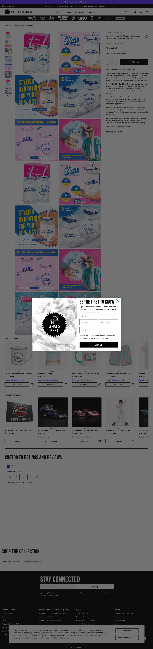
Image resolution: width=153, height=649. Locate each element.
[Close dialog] (118, 301)
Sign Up (98, 344)
